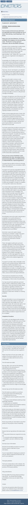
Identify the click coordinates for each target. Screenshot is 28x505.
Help (8, 500)
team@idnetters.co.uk (17, 490)
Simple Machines (17, 501)
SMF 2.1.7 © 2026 (10, 501)
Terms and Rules (13, 500)
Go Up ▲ (19, 500)
